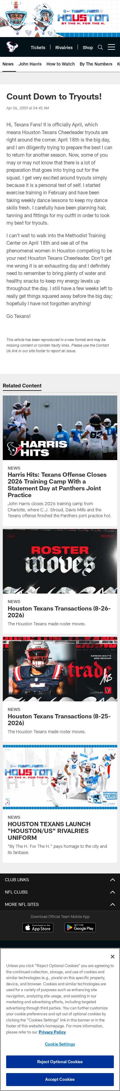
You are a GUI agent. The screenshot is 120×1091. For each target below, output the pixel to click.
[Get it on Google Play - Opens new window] (80, 930)
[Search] (100, 47)
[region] (60, 1019)
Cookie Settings (60, 1044)
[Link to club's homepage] (12, 44)
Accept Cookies (60, 1079)
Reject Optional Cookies (60, 1061)
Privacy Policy (52, 1032)
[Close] (112, 956)
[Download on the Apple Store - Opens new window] (38, 928)
